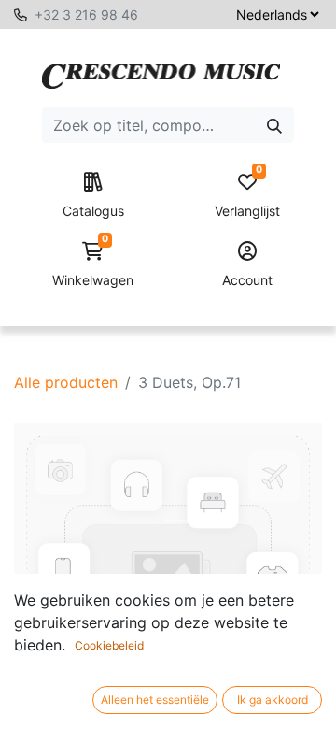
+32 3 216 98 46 (86, 14)
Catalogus (93, 211)
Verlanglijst (247, 196)
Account (247, 280)
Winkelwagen (92, 265)
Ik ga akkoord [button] (272, 700)
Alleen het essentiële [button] (155, 700)
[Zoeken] (274, 125)
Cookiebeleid (109, 645)
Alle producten (66, 382)
